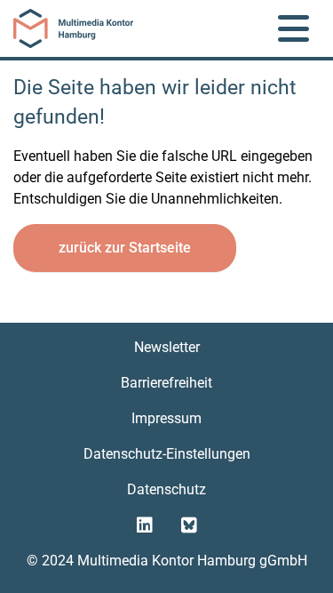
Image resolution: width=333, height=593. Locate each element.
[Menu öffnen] (293, 28)
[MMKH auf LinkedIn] (145, 525)
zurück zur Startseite (125, 247)
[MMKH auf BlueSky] (189, 525)
